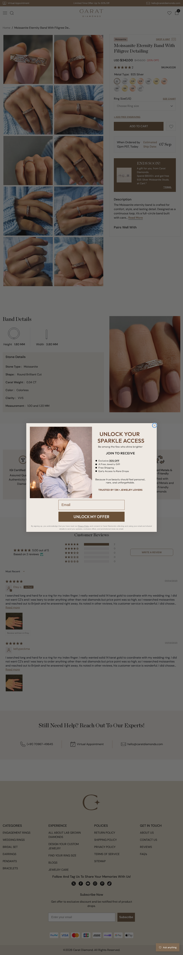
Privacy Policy (83, 526)
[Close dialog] (154, 425)
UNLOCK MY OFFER (91, 516)
